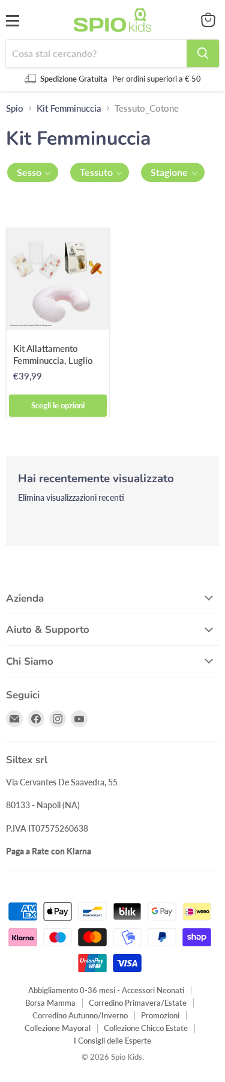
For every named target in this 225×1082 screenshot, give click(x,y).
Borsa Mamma (50, 1003)
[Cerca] (203, 53)
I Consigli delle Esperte (112, 1040)
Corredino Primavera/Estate (138, 1003)
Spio (14, 108)
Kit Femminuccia (69, 108)
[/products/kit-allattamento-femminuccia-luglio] (58, 279)
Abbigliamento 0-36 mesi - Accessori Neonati (106, 990)
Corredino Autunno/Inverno (80, 1015)
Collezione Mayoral (58, 1028)
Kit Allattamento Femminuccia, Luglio (53, 354)
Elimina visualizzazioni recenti (71, 498)
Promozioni (160, 1015)
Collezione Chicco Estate (146, 1028)
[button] (32, 172)
